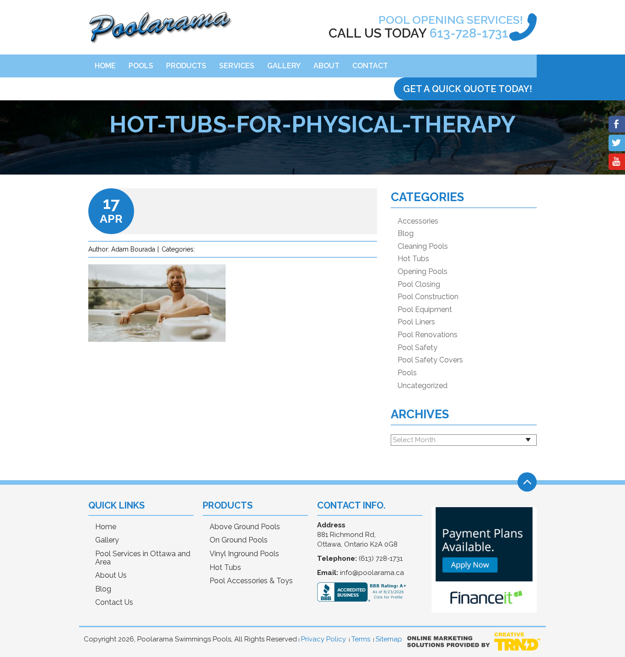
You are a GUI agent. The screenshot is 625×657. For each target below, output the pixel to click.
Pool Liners (416, 322)
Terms (360, 639)
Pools (141, 65)
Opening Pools (422, 272)
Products (186, 65)
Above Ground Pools (245, 527)
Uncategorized (422, 386)
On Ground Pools (239, 540)
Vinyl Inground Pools (244, 554)
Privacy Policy (323, 639)
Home (105, 65)
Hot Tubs (413, 259)
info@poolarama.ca (372, 573)
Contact (370, 65)
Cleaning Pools (423, 246)
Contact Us (114, 602)
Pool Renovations (428, 335)
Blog (406, 234)
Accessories (418, 221)
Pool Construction (428, 297)
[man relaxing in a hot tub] (157, 348)
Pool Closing (419, 284)
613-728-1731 (469, 33)
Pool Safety (417, 348)
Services (236, 65)
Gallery (284, 65)
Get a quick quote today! (467, 88)
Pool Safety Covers (430, 360)
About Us (111, 575)
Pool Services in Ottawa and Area (142, 558)
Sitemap (389, 639)
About (326, 65)
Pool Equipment (425, 310)
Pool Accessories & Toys (251, 581)
